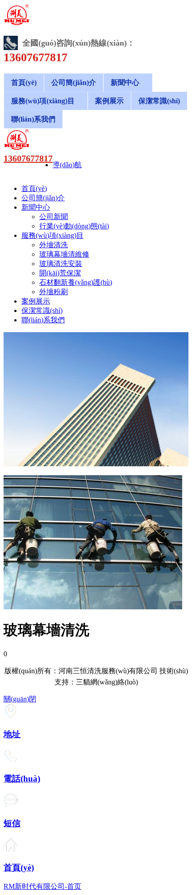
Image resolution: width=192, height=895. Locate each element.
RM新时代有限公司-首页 (42, 886)
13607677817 (28, 158)
